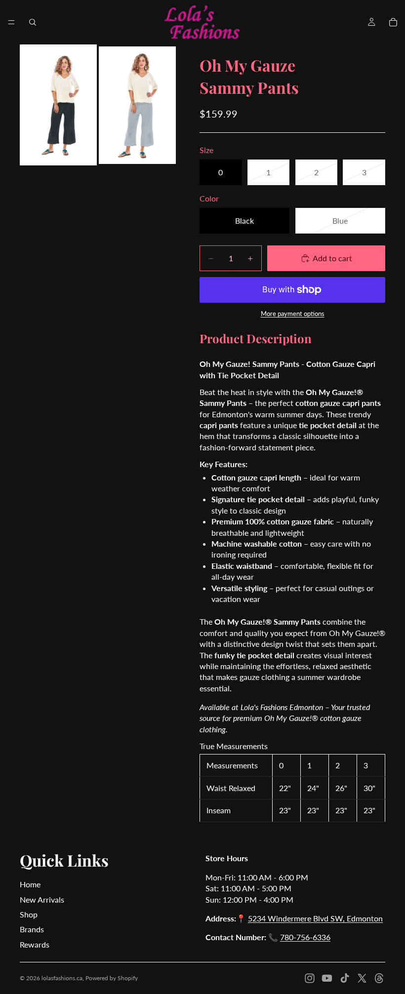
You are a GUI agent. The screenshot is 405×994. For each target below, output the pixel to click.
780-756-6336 (305, 937)
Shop (29, 914)
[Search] (32, 22)
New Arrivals (42, 899)
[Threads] (379, 978)
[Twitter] (362, 978)
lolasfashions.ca (61, 978)
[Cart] (393, 22)
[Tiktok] (345, 978)
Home (30, 884)
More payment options (292, 314)
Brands (32, 929)
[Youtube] (327, 978)
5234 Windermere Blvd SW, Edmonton (315, 918)
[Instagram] (310, 978)
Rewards (34, 944)
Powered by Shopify (111, 978)
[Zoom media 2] (137, 104)
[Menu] (11, 22)
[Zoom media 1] (58, 104)
